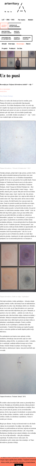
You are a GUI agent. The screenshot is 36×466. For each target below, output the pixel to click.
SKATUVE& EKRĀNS (17, 32)
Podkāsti (12, 48)
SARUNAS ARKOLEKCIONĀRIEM (14, 26)
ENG (8, 20)
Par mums (21, 20)
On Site (19, 48)
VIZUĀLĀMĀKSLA (4, 26)
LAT (3, 20)
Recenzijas (20, 44)
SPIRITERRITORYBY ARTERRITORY (6, 38)
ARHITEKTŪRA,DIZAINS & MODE (6, 32)
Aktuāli (4, 44)
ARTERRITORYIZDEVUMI (27, 38)
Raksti (28, 44)
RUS (12, 20)
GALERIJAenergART (17, 38)
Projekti (4, 48)
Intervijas (11, 44)
